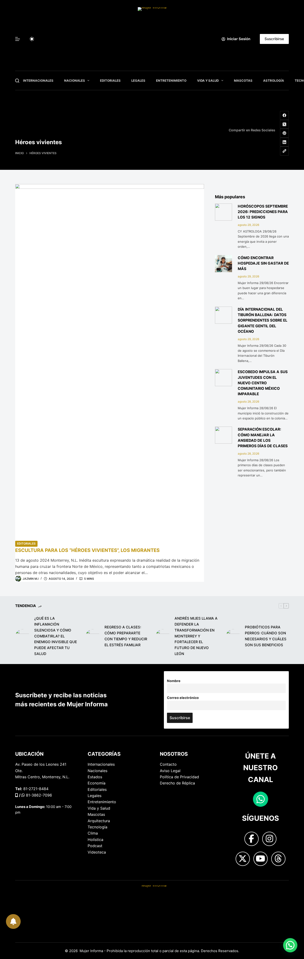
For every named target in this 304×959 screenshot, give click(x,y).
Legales (138, 80)
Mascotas (243, 80)
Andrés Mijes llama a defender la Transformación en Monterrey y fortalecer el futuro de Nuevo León (196, 636)
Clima (93, 833)
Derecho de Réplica (177, 783)
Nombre (173, 681)
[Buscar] (17, 81)
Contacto (168, 764)
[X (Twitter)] (284, 124)
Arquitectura (99, 820)
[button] (290, 945)
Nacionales (74, 80)
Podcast (95, 845)
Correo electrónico (183, 698)
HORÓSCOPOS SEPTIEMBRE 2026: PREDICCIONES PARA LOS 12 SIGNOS (263, 212)
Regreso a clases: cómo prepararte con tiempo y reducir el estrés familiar (125, 636)
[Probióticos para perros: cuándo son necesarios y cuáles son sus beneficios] (233, 636)
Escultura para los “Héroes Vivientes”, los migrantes (87, 550)
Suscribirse (274, 39)
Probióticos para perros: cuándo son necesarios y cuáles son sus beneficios (265, 636)
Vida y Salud (208, 80)
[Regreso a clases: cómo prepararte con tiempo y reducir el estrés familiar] (93, 636)
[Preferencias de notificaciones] (12, 920)
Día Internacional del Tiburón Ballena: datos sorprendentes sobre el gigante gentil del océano (262, 320)
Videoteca (97, 852)
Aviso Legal (170, 770)
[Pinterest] (284, 133)
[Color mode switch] (31, 39)
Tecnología (97, 827)
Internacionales (38, 80)
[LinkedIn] (284, 142)
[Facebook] (284, 115)
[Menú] (17, 39)
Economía (96, 783)
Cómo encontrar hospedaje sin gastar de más (263, 263)
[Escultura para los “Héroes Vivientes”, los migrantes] (109, 362)
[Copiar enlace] (284, 151)
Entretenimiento (171, 80)
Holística (95, 839)
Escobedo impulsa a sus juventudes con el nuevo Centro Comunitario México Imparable (263, 383)
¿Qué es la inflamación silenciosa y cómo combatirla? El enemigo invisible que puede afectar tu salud (55, 636)
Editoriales (110, 80)
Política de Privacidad (179, 776)
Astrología (273, 80)
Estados (95, 776)
